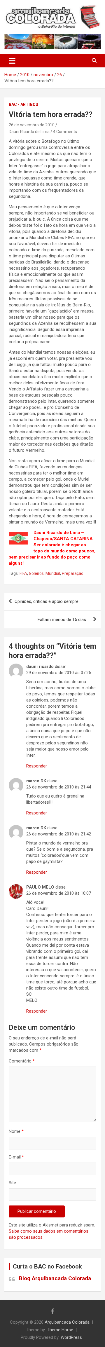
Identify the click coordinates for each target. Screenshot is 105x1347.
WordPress (71, 1337)
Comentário (22, 1061)
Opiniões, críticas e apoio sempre (46, 601)
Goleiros (36, 573)
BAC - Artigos (23, 104)
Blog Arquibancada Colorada (55, 1278)
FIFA (23, 573)
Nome (16, 1131)
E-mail (16, 1157)
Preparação (72, 573)
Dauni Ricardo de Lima (29, 131)
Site (12, 1182)
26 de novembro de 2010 (32, 125)
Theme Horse (60, 1329)
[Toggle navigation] (12, 60)
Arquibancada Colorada (67, 1322)
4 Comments (65, 131)
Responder (36, 766)
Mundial (53, 573)
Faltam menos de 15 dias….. (64, 619)
